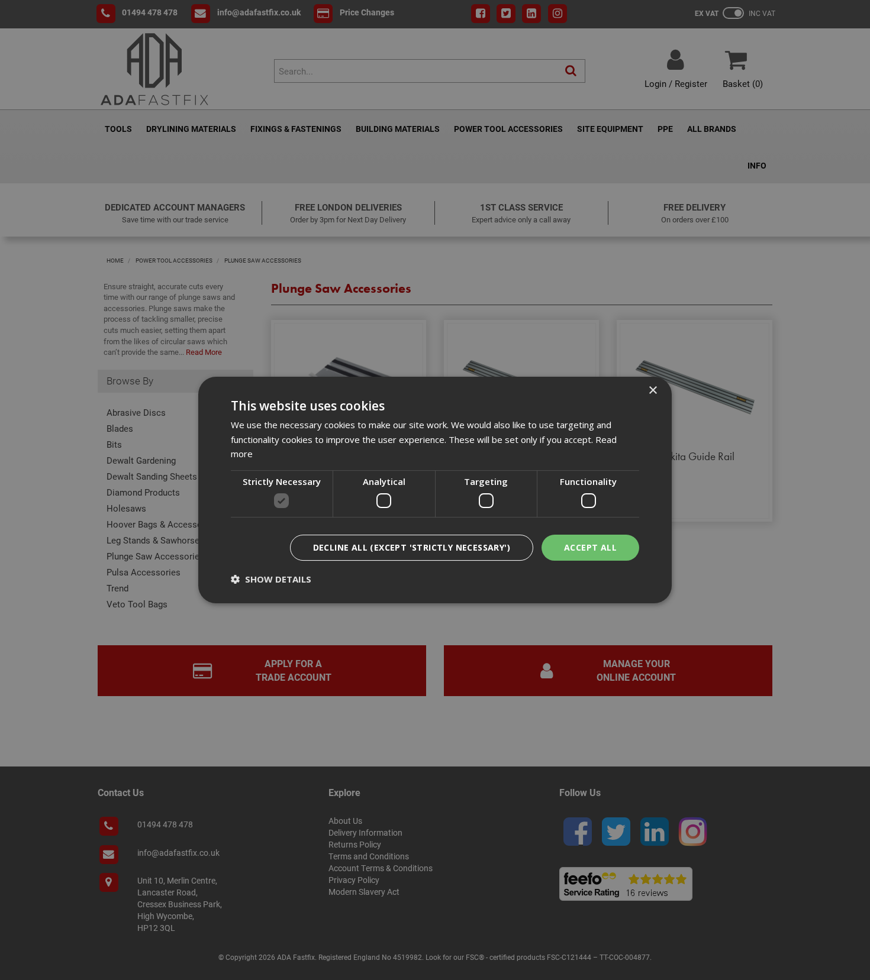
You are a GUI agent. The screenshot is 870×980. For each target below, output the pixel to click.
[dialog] (435, 490)
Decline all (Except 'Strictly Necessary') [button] (411, 547)
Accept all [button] (590, 547)
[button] (271, 579)
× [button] (652, 390)
